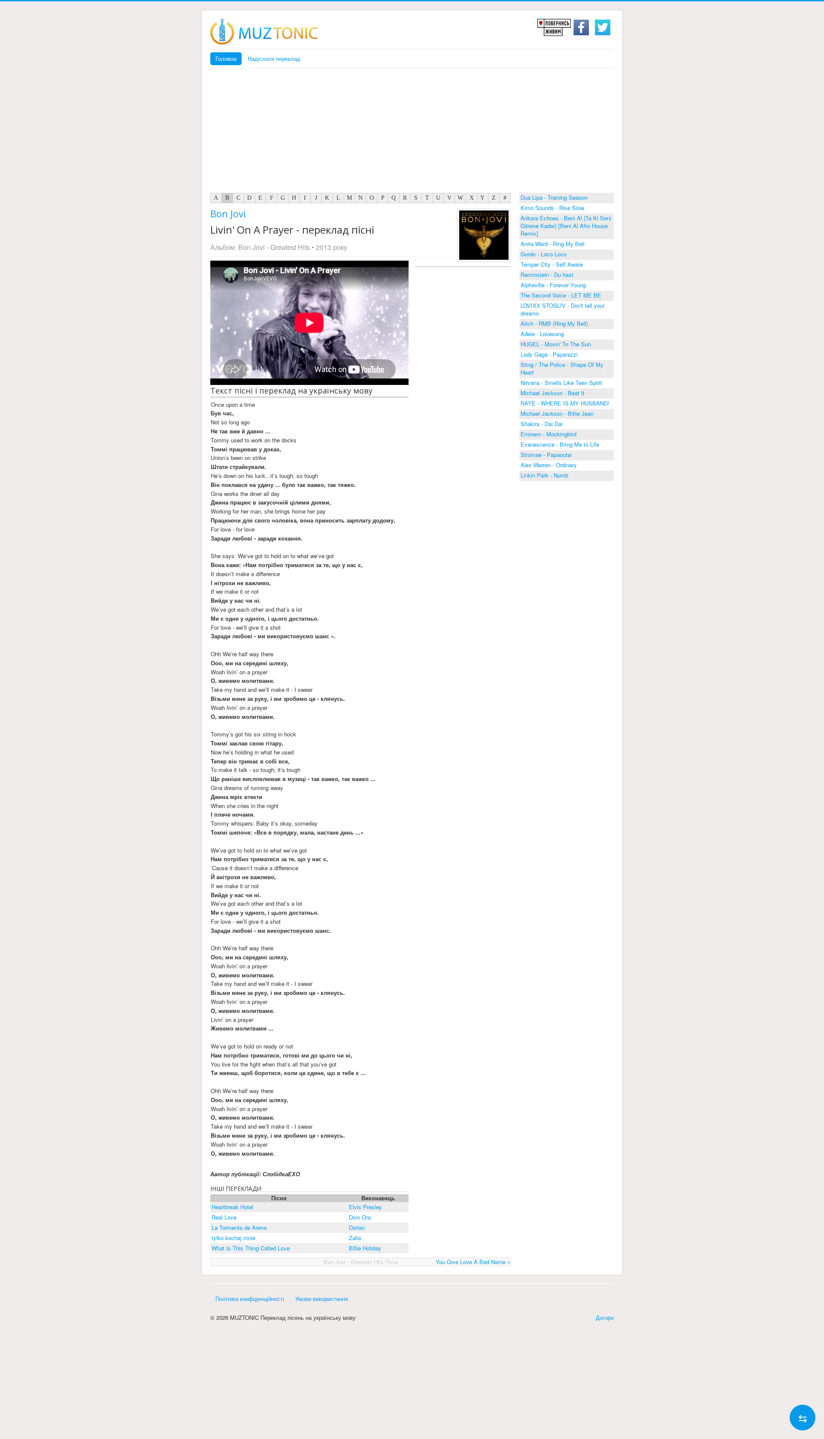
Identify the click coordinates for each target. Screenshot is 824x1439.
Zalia (355, 1238)
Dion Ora (360, 1217)
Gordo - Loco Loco (543, 254)
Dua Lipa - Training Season (554, 197)
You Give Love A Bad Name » (473, 1262)
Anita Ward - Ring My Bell (553, 244)
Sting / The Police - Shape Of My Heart (562, 368)
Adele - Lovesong (542, 334)
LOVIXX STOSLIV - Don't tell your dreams (563, 309)
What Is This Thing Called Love (251, 1248)
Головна (225, 58)
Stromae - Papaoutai (546, 455)
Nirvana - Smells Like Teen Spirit (561, 383)
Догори (605, 1317)
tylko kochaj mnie (233, 1238)
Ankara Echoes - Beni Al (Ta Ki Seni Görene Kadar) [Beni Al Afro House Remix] (566, 225)
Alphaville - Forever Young (553, 285)
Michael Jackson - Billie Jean (557, 413)
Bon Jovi (228, 213)
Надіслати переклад (274, 58)
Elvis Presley (365, 1207)
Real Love (224, 1217)
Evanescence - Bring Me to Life (560, 444)
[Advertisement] (412, 133)
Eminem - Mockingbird (548, 434)
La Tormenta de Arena (239, 1227)
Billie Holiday (365, 1248)
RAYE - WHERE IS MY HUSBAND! (565, 403)
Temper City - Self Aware (552, 264)
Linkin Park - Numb (544, 475)
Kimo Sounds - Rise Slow (552, 208)
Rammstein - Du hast (547, 274)
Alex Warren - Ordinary (549, 465)
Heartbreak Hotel (232, 1207)
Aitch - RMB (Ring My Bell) (554, 323)
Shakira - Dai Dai (542, 424)
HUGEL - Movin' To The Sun (556, 344)
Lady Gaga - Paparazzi (549, 354)
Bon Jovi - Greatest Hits (274, 247)
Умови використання (321, 1299)
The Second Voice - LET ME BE (561, 295)
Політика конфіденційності (249, 1299)
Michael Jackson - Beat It (553, 393)
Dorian (357, 1227)
